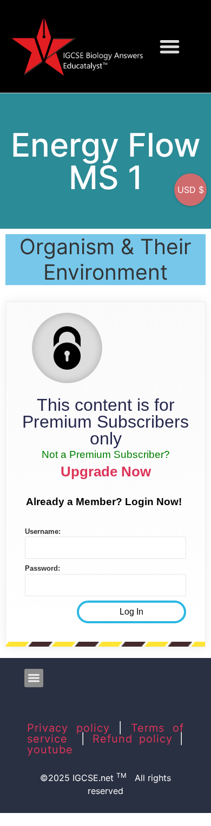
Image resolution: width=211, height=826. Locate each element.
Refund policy (133, 738)
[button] (170, 46)
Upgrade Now (106, 471)
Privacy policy (68, 727)
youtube (50, 749)
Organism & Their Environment (105, 259)
